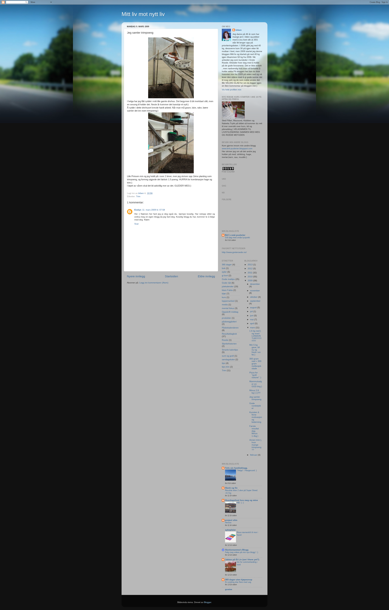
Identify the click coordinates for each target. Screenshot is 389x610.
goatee (228, 589)
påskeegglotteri (229, 322)
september (255, 301)
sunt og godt (228, 356)
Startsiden (171, 276)
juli (251, 311)
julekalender (228, 286)
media (225, 304)
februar (254, 455)
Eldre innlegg (206, 276)
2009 (250, 280)
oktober (254, 297)
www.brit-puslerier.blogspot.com (237, 148)
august (253, 307)
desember (255, 284)
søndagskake (228, 359)
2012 (250, 268)
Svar (136, 224)
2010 (250, 276)
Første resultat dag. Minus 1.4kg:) (254, 431)
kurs (224, 297)
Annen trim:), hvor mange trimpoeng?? (255, 445)
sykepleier (230, 530)
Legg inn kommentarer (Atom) (153, 283)
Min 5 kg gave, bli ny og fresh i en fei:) (255, 350)
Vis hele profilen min (231, 90)
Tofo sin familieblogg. (236, 468)
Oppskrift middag (230, 312)
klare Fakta (227, 290)
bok (223, 268)
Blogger (207, 602)
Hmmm (228, 522)
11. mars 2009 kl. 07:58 (153, 210)
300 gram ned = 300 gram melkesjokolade (255, 364)
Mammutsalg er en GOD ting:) (255, 383)
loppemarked (228, 301)
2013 (250, 264)
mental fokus (228, 308)
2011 (250, 273)
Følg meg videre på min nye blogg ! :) (241, 552)
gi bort (225, 275)
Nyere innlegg (136, 276)
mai (252, 319)
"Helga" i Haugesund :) (247, 470)
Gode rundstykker (255, 405)
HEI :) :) (240, 503)
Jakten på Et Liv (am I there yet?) (242, 559)
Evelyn (137, 210)
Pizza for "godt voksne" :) (255, 375)
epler (224, 272)
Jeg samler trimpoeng (255, 398)
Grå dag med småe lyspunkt (237, 237)
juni (252, 315)
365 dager (227, 264)
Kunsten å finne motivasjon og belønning (255, 417)
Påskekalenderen (230, 328)
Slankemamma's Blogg (236, 550)
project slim (231, 520)
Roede (225, 340)
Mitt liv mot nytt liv (143, 14)
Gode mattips (228, 279)
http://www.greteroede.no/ (234, 252)
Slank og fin (231, 488)
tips (223, 363)
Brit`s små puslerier (235, 235)
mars (253, 327)
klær (224, 294)
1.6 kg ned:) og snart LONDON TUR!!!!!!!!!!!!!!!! (255, 336)
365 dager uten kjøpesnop (238, 580)
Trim (138, 196)
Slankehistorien (229, 344)
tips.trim (225, 367)
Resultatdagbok (229, 334)
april (252, 323)
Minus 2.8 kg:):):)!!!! (254, 391)
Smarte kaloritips (230, 350)
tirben (239, 30)
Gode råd (226, 283)
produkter (226, 318)
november (255, 290)
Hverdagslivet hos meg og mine (241, 500)
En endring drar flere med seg (238, 582)
